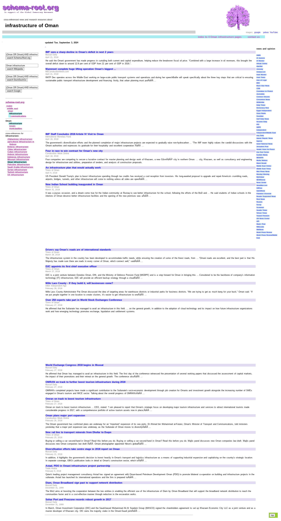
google (257, 32)
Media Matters (261, 160)
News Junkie (261, 182)
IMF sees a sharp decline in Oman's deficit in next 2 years (79, 52)
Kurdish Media (262, 155)
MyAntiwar (260, 177)
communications (18, 116)
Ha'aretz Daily (261, 122)
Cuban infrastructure (17, 152)
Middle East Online (263, 166)
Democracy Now (262, 108)
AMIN (258, 55)
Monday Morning (262, 174)
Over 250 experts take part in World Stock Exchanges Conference (84, 300)
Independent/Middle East (266, 133)
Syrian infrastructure (17, 170)
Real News (260, 199)
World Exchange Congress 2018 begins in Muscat (74, 365)
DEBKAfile (260, 102)
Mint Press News (262, 171)
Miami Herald (261, 163)
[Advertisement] (73, 106)
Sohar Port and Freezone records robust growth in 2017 (78, 499)
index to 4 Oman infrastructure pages (219, 36)
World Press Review (264, 232)
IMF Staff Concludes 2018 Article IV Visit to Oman (75, 134)
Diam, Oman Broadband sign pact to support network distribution (84, 482)
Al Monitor (260, 61)
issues (12, 126)
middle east (12, 108)
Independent (261, 130)
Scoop (258, 205)
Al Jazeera (260, 58)
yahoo (266, 32)
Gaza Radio (261, 113)
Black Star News (262, 86)
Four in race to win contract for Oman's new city (74, 151)
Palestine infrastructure (18, 164)
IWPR (258, 127)
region (9, 106)
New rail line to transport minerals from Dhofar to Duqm (78, 432)
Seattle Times (261, 210)
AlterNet (259, 66)
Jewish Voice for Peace (265, 149)
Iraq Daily (260, 135)
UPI (257, 221)
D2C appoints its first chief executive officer (71, 266)
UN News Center (262, 218)
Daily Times (260, 105)
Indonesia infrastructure (18, 157)
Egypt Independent (263, 110)
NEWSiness (260, 180)
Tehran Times (261, 213)
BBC (258, 83)
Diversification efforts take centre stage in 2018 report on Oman (83, 449)
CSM (258, 88)
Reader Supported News (265, 196)
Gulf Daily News (262, 119)
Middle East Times (263, 169)
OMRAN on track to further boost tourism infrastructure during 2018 (85, 382)
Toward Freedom (262, 216)
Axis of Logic (261, 80)
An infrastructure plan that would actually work (73, 167)
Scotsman (260, 207)
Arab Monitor (261, 75)
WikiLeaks (260, 227)
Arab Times (260, 77)
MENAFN (259, 158)
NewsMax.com (261, 185)
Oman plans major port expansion (65, 415)
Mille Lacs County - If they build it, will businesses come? (79, 283)
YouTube (274, 32)
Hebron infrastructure (17, 154)
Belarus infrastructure (17, 147)
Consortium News (263, 99)
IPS (257, 124)
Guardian (259, 116)
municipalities (15, 128)
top (272, 515)
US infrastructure (15, 175)
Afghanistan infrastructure (19, 139)
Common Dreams (263, 97)
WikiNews (259, 229)
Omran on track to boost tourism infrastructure (73, 398)
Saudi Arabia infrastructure (20, 167)
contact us (254, 36)
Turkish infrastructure (17, 172)
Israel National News (264, 144)
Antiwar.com (260, 72)
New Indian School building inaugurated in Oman (74, 184)
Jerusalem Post (262, 146)
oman (10, 111)
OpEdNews (260, 191)
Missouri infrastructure (18, 159)
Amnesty (259, 69)
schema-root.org (15, 102)
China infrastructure (17, 149)
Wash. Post (260, 224)
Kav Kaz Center (262, 152)
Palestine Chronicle (263, 194)
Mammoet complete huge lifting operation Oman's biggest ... (81, 69)
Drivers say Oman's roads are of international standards (78, 249)
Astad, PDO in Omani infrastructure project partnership (78, 466)
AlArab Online (261, 63)
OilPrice (259, 188)
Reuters (259, 202)
